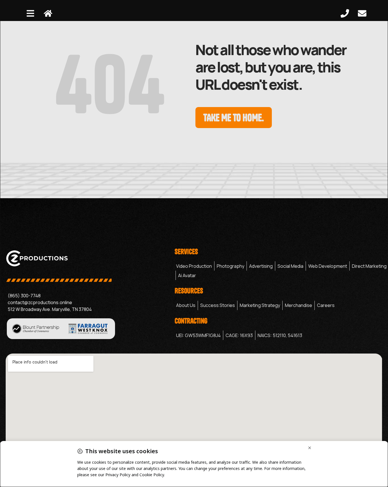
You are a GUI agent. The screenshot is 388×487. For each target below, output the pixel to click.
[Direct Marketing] (369, 266)
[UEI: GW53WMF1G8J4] (198, 335)
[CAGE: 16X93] (239, 335)
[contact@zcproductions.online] (87, 302)
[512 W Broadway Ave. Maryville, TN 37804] (87, 309)
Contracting (191, 320)
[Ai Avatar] (187, 275)
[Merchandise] (298, 305)
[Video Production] (194, 266)
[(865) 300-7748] (87, 295)
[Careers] (326, 305)
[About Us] (186, 305)
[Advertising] (261, 266)
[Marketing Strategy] (259, 305)
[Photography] (230, 266)
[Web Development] (328, 266)
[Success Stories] (217, 305)
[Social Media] (290, 266)
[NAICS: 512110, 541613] (280, 335)
